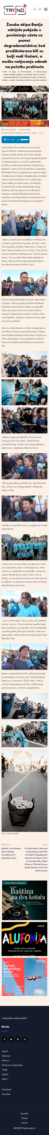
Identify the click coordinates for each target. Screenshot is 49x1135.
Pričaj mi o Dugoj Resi (12, 1065)
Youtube (6, 1094)
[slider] (13, 139)
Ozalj (4, 1070)
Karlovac (27, 133)
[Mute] (22, 139)
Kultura (5, 1061)
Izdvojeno (19, 133)
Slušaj (24, 1118)
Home (24, 1123)
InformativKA (9, 133)
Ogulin (5, 1074)
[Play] (5, 139)
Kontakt (24, 1114)
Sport (4, 1079)
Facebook (6, 1090)
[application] (16, 138)
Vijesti (34, 133)
